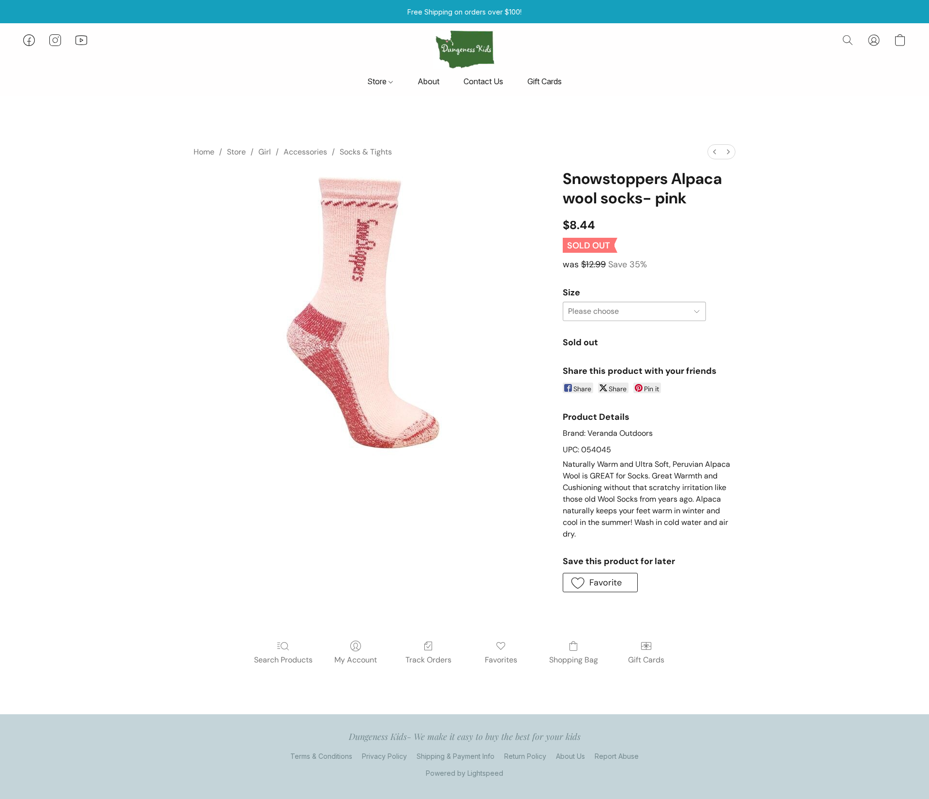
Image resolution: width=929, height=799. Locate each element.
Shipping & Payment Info (455, 756)
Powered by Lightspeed (464, 773)
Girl (264, 152)
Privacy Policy (384, 756)
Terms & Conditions (321, 756)
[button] (464, 50)
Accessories (305, 152)
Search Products (283, 660)
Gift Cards (544, 81)
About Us (570, 756)
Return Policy (525, 756)
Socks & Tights (366, 152)
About (428, 81)
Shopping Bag (573, 660)
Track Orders (428, 660)
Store (378, 81)
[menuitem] (714, 152)
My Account (355, 660)
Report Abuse (617, 756)
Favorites (501, 660)
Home (204, 152)
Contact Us (483, 81)
